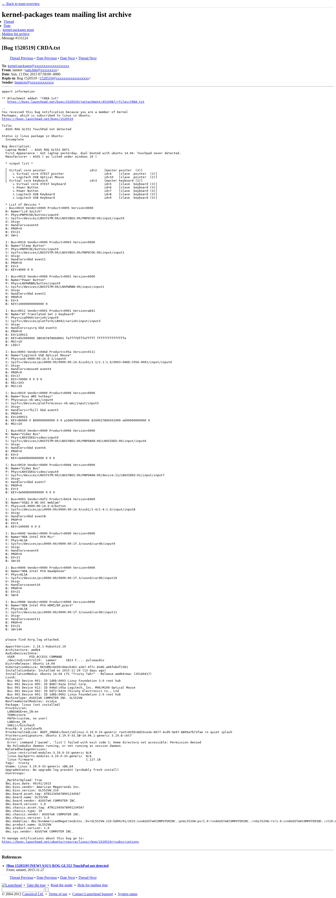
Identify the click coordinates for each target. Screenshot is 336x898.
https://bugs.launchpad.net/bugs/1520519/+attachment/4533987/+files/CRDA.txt (75, 101)
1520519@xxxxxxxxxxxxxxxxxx (64, 78)
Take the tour (36, 885)
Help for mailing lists (92, 885)
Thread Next (87, 58)
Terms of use (58, 894)
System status (127, 894)
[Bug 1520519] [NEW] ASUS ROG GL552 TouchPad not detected (57, 866)
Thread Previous (21, 58)
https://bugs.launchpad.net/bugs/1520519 (37, 119)
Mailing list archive (15, 34)
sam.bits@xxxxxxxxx (41, 70)
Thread (9, 22)
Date (7, 26)
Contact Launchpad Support (92, 894)
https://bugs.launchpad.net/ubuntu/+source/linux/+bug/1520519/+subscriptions (70, 841)
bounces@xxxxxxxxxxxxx (34, 82)
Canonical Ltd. (33, 894)
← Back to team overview (21, 4)
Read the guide (61, 885)
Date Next (67, 58)
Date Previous (47, 58)
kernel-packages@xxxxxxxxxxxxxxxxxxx (38, 66)
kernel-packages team (18, 30)
